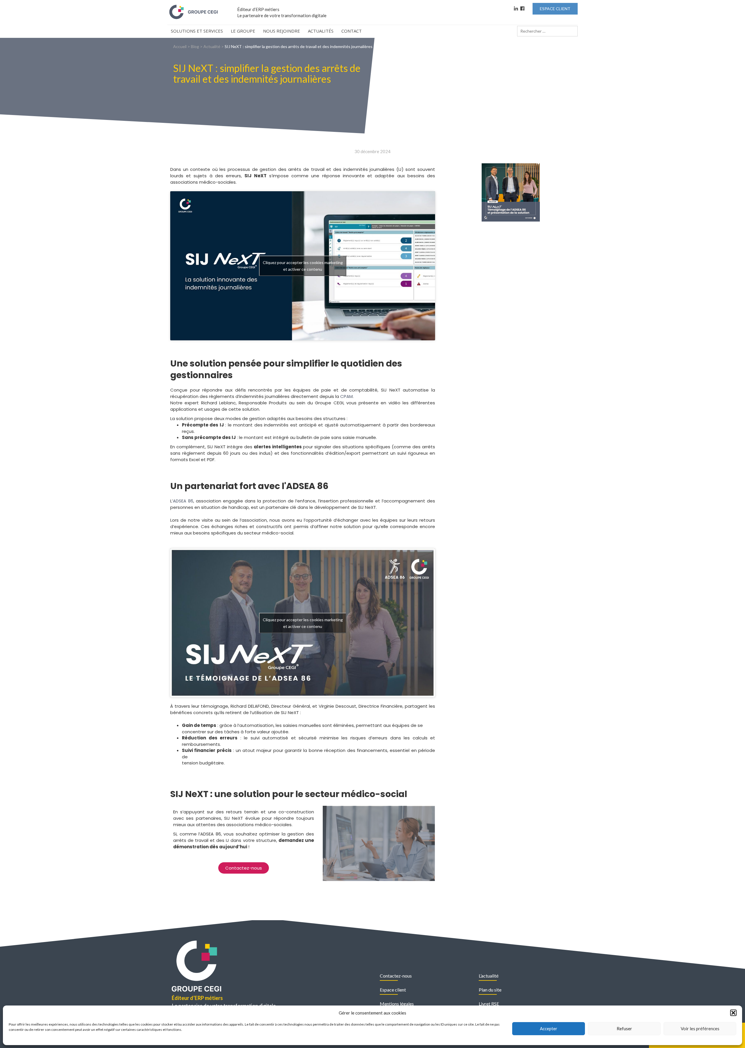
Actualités (321, 31)
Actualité (211, 46)
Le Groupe (243, 31)
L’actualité (489, 975)
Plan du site (490, 989)
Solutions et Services (197, 31)
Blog (195, 46)
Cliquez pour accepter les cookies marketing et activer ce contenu (303, 266)
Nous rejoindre (281, 31)
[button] (733, 1013)
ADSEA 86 (183, 501)
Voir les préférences (700, 1028)
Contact (351, 31)
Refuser (624, 1028)
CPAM (346, 396)
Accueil (180, 46)
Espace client (393, 989)
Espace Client (555, 8)
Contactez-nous (396, 975)
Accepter (548, 1028)
